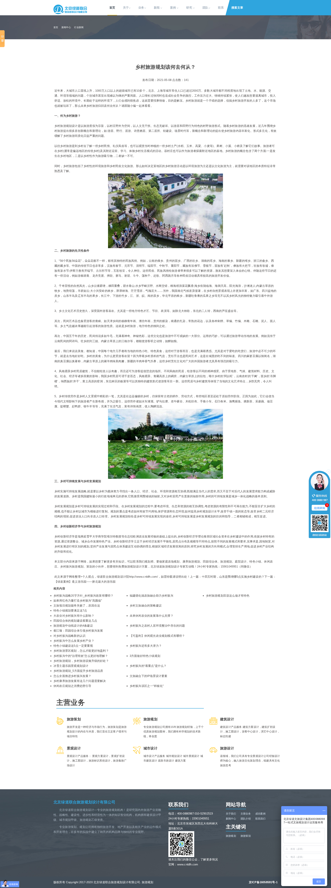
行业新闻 (79, 27)
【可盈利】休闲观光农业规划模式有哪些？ (157, 635)
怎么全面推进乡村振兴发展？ (72, 676)
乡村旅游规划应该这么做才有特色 (228, 595)
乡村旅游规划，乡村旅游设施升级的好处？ (81, 660)
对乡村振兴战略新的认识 (69, 635)
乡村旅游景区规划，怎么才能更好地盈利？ (81, 650)
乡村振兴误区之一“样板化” (147, 685)
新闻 (157, 7)
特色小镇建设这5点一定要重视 (73, 645)
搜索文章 (237, 7)
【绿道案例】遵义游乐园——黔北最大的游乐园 (85, 581)
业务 (141, 7)
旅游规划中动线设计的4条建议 (73, 625)
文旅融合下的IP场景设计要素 (148, 676)
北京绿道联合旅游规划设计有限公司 (84, 802)
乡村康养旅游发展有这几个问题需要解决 (79, 681)
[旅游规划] (70, 9)
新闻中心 (66, 27)
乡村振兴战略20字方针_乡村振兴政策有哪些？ (83, 595)
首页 (112, 7)
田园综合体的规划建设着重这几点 (75, 620)
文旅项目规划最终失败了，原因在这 (76, 605)
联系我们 (260, 818)
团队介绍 (246, 818)
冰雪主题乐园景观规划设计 (70, 665)
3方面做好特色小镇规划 (145, 655)
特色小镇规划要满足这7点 (70, 610)
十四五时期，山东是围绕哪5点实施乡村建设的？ (233, 576)
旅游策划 (246, 835)
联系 (221, 7)
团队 (205, 7)
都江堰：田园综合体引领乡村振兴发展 (78, 630)
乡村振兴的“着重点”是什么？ (148, 665)
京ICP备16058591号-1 (263, 882)
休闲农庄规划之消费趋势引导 (72, 685)
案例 (173, 7)
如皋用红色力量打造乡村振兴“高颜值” (77, 600)
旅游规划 (231, 835)
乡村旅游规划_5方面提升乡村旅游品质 (78, 670)
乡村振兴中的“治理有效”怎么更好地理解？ (80, 655)
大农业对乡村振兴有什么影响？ (73, 615)
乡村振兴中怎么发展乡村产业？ (73, 640)
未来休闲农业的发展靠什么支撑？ (151, 615)
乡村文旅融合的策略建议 (146, 605)
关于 (126, 7)
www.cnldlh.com (187, 864)
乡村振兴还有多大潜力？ (146, 645)
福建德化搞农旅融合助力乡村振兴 (151, 595)
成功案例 (260, 813)
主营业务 (246, 813)
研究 (189, 7)
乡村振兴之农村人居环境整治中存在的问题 (157, 625)
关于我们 (231, 813)
